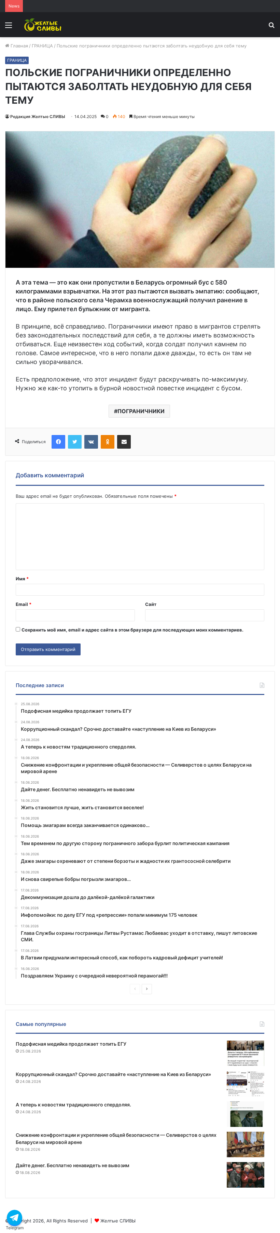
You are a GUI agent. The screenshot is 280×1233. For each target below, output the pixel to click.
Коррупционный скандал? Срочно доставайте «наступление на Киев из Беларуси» (113, 1074)
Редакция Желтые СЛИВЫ (37, 116)
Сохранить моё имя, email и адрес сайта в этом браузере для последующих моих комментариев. (132, 630)
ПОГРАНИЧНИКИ (141, 411)
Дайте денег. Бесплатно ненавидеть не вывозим (72, 1165)
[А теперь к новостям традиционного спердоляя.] (245, 1114)
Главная (18, 45)
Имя (22, 578)
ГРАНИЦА (42, 45)
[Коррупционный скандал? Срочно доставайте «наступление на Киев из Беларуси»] (245, 1084)
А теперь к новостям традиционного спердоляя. (73, 1104)
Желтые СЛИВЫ (118, 1220)
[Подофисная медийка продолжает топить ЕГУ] (245, 1053)
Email (23, 604)
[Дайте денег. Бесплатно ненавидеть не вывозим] (245, 1175)
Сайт (150, 604)
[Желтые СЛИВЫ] (43, 24)
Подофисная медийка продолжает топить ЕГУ (71, 1044)
